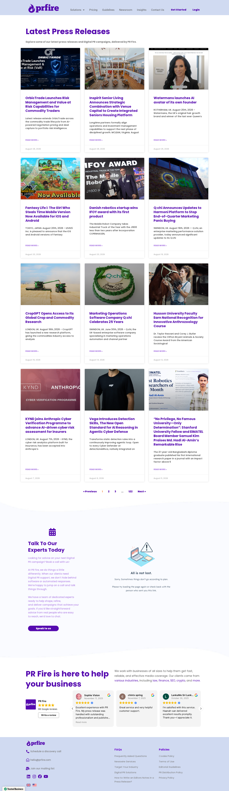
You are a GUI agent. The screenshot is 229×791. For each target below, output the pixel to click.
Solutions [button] (75, 9)
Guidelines (108, 9)
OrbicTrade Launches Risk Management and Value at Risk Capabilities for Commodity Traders (48, 104)
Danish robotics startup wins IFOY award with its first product (113, 212)
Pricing (93, 9)
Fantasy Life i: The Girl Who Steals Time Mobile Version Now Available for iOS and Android (47, 214)
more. (196, 680)
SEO (172, 680)
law (154, 680)
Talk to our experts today (46, 546)
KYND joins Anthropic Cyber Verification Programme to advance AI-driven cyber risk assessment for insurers (49, 425)
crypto (181, 680)
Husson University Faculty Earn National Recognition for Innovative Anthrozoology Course (178, 319)
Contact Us (157, 9)
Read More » (31, 140)
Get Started (178, 9)
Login (196, 9)
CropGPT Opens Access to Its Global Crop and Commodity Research (49, 317)
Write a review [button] (48, 715)
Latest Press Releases (68, 31)
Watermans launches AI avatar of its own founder (175, 100)
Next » (142, 491)
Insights (141, 9)
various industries (126, 680)
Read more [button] (81, 722)
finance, (164, 680)
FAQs (118, 749)
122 (131, 491)
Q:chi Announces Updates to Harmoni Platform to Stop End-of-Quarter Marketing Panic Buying (177, 214)
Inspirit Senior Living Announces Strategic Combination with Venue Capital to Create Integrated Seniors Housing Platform (113, 106)
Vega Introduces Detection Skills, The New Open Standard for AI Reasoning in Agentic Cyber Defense (113, 425)
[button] (200, 708)
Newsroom (125, 9)
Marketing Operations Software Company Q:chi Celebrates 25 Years (110, 317)
